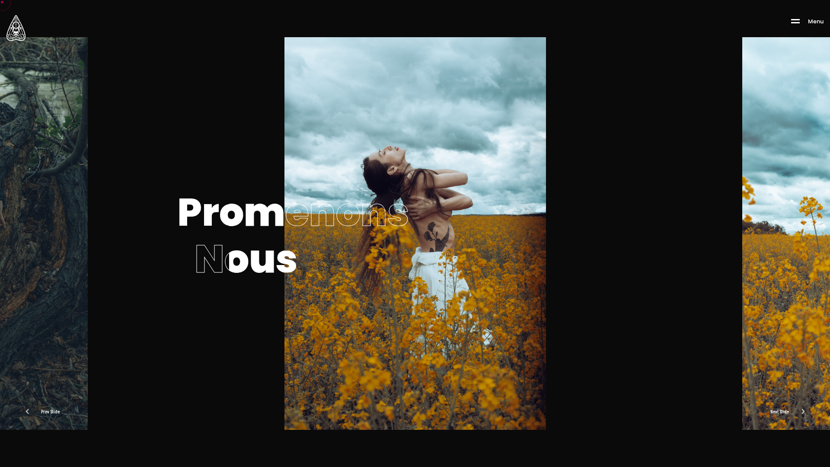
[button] (791, 411)
